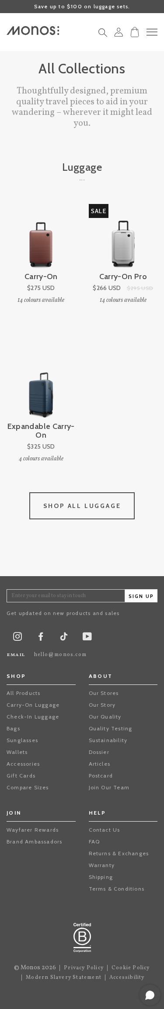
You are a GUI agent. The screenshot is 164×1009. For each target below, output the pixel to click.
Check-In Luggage (33, 716)
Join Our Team (109, 787)
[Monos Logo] (33, 30)
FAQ (94, 841)
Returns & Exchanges (119, 853)
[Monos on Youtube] (87, 638)
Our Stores (104, 693)
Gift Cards (21, 775)
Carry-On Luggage (33, 704)
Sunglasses (22, 740)
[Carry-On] (41, 238)
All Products (23, 693)
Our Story (102, 704)
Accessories (23, 763)
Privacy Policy (84, 967)
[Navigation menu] (152, 32)
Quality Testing (111, 728)
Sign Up (141, 596)
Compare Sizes (28, 787)
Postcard (101, 775)
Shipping (101, 877)
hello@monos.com (60, 654)
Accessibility (127, 977)
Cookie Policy (131, 967)
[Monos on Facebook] (40, 638)
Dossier (99, 752)
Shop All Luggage (82, 506)
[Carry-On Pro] (123, 238)
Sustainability (108, 740)
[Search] (102, 35)
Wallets (17, 752)
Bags (13, 728)
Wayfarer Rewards (33, 829)
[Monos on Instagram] (17, 638)
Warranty (102, 865)
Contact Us (104, 829)
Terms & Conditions (117, 888)
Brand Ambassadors (34, 841)
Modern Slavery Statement (63, 977)
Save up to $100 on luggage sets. (82, 6)
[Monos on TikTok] (63, 639)
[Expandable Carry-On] (41, 388)
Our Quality (105, 716)
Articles (100, 763)
